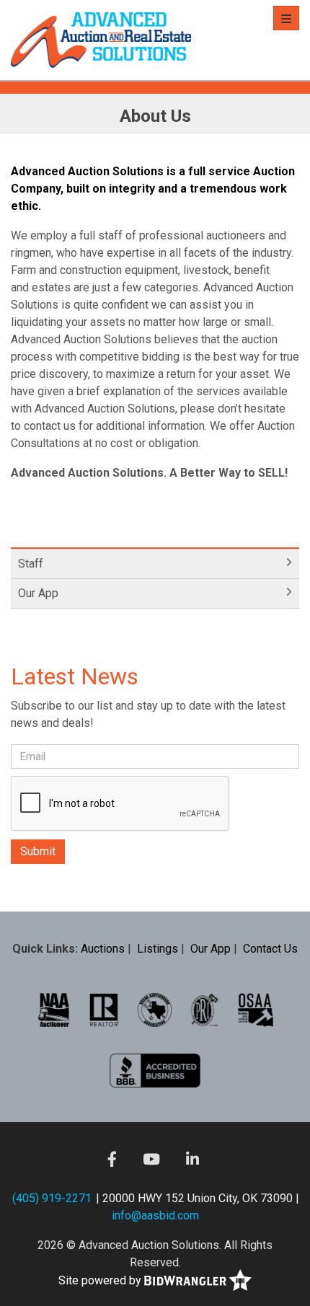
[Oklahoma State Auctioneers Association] (255, 1009)
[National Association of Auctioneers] (54, 1009)
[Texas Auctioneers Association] (155, 1009)
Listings (157, 949)
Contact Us (270, 949)
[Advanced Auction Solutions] (101, 40)
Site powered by (101, 1280)
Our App (38, 593)
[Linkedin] (192, 1159)
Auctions (103, 949)
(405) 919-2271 (52, 1198)
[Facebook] (112, 1159)
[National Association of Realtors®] (104, 1009)
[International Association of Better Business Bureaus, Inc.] (155, 1070)
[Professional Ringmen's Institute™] (204, 1009)
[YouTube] (151, 1159)
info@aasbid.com (155, 1215)
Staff (30, 563)
